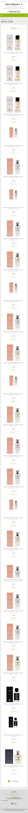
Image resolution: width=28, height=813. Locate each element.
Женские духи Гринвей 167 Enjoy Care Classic (13, 517)
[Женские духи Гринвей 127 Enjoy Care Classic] (13, 321)
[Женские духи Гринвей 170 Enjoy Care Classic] (13, 569)
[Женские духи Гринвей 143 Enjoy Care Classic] (13, 414)
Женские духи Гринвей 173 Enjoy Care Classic (13, 672)
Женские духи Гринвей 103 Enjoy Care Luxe (13, 52)
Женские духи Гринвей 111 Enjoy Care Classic (13, 145)
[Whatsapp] (15, 1)
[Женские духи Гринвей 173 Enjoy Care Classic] (13, 662)
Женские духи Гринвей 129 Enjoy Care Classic (13, 362)
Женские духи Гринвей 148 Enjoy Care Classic (13, 455)
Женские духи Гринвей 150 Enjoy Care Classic (13, 486)
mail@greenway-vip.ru (15, 799)
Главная (3, 19)
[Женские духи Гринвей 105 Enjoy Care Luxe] (13, 104)
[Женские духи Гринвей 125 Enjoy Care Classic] (13, 259)
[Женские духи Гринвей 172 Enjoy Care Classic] (13, 631)
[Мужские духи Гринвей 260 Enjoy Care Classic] (13, 755)
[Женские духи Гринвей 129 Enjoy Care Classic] (13, 352)
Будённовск (3, 1)
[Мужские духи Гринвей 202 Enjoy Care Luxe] (13, 693)
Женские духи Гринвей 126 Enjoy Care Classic (13, 300)
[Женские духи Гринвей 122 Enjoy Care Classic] (13, 228)
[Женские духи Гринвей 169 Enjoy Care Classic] (13, 538)
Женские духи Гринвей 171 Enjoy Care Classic (13, 610)
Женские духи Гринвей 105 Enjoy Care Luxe (13, 114)
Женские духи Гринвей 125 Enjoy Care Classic (13, 269)
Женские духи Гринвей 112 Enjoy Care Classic (13, 176)
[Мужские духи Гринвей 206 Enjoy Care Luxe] (13, 724)
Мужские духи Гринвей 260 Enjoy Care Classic (13, 765)
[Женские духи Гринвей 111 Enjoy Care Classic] (13, 135)
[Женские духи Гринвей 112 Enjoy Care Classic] (13, 166)
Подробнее (13, 59)
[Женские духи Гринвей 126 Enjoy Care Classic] (13, 290)
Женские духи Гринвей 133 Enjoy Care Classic (13, 393)
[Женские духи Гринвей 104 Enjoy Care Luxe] (13, 73)
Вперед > (15, 781)
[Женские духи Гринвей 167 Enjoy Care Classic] (13, 507)
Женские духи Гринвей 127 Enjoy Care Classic (13, 331)
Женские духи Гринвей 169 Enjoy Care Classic (13, 548)
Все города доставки (14, 795)
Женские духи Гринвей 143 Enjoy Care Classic (13, 424)
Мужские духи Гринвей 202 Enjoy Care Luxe (13, 703)
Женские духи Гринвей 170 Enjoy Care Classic (13, 579)
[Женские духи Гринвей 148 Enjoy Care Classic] (13, 445)
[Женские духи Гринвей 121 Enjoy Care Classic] (13, 197)
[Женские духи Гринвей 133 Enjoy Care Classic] (13, 383)
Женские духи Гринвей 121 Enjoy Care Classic (13, 207)
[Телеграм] (17, 1)
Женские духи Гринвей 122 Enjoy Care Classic (13, 238)
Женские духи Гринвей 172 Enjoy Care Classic (13, 641)
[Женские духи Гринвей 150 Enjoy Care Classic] (13, 476)
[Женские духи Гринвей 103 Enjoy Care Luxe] (13, 42)
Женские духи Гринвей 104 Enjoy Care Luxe (13, 83)
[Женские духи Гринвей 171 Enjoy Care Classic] (13, 600)
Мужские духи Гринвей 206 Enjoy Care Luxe (13, 734)
